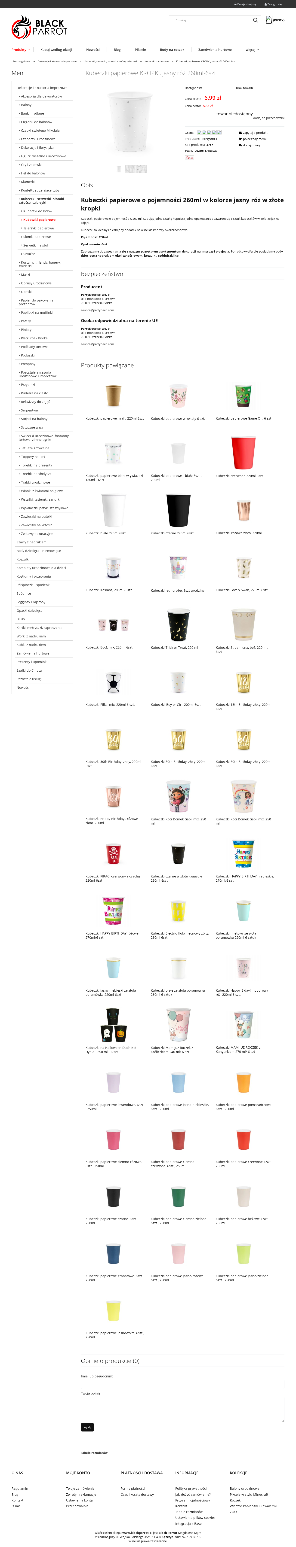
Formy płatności (133, 1488)
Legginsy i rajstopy (31, 602)
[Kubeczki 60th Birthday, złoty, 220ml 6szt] (243, 739)
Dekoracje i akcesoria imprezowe (42, 87)
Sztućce (29, 254)
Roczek (235, 1500)
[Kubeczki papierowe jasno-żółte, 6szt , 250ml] (113, 1310)
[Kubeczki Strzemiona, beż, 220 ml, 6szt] (243, 624)
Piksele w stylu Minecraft (249, 1494)
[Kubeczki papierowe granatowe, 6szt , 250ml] (113, 1253)
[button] (252, 133)
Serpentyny (30, 410)
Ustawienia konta (79, 1500)
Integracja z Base (188, 1523)
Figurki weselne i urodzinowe (43, 156)
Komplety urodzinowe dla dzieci (41, 568)
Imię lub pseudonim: (97, 1376)
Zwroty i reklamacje (81, 1494)
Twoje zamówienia (80, 1488)
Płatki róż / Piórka (34, 338)
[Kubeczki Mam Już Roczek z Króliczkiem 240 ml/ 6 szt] (178, 1024)
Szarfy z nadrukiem (31, 542)
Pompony (28, 364)
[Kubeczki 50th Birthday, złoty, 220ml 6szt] (178, 739)
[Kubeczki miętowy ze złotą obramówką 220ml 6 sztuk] (243, 910)
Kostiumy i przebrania (34, 576)
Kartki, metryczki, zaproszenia (39, 627)
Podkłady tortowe (34, 346)
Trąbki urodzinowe (35, 482)
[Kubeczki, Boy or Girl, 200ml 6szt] (178, 681)
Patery (26, 321)
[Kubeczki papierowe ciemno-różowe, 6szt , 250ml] (113, 1139)
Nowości (23, 687)
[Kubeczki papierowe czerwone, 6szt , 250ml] (243, 1139)
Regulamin (20, 1488)
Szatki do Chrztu (29, 670)
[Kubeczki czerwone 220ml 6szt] (243, 452)
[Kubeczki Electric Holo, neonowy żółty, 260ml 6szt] (178, 910)
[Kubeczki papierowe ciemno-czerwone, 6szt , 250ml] (178, 1139)
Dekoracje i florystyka (37, 147)
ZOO (233, 1512)
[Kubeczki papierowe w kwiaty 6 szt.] (178, 395)
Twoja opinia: (91, 1393)
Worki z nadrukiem (31, 636)
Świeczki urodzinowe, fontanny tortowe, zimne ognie (44, 438)
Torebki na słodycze (36, 474)
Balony (26, 105)
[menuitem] (22, 49)
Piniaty (26, 329)
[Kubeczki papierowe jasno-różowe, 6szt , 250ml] (178, 1253)
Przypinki (28, 384)
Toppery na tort (33, 456)
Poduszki (28, 355)
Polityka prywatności (191, 1488)
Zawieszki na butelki (36, 516)
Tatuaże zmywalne (35, 448)
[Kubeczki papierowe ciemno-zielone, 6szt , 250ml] (178, 1196)
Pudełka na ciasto (34, 393)
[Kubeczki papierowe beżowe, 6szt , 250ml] (243, 1196)
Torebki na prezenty (36, 465)
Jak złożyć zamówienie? (193, 1494)
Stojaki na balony (34, 419)
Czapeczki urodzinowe (38, 139)
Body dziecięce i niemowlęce (39, 550)
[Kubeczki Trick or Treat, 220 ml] (178, 624)
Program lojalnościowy (192, 1500)
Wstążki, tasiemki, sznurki (40, 499)
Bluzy (21, 619)
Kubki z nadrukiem (31, 645)
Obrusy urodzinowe (36, 283)
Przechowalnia (77, 1506)
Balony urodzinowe (244, 1488)
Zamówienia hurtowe (33, 653)
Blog (15, 1494)
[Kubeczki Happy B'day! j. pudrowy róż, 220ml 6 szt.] (243, 967)
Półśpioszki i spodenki (33, 585)
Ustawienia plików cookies (195, 1517)
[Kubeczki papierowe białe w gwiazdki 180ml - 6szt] (113, 452)
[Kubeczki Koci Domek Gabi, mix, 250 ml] (178, 796)
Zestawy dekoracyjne (37, 533)
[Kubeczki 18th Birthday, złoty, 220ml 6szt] (243, 681)
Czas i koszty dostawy (137, 1494)
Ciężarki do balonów (36, 122)
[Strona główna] (39, 27)
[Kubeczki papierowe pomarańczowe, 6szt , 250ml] (243, 1082)
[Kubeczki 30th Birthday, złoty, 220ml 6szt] (113, 739)
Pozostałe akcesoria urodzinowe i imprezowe (38, 374)
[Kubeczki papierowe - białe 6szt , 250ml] (178, 452)
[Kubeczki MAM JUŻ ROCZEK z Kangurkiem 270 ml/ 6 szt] (243, 1024)
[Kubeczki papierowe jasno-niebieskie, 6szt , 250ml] (178, 1082)
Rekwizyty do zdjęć (35, 401)
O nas (16, 1506)
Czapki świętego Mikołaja (40, 130)
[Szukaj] (255, 20)
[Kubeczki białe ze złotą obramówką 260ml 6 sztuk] (178, 967)
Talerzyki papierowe (38, 228)
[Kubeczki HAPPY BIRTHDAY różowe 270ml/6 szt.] (113, 910)
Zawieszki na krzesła (36, 525)
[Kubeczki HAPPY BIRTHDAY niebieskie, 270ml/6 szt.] (243, 853)
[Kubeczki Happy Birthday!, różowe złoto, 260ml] (113, 796)
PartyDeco (209, 139)
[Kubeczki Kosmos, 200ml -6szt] (113, 567)
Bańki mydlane (32, 113)
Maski (25, 274)
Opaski (26, 291)
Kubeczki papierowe (39, 219)
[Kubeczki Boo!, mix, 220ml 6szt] (113, 624)
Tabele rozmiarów (94, 1453)
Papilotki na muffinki (37, 312)
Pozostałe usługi (29, 679)
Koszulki (23, 559)
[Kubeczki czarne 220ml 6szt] (178, 510)
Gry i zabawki (31, 164)
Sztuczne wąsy (32, 427)
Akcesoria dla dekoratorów (41, 96)
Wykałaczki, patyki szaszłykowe (44, 508)
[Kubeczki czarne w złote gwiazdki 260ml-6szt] (178, 853)
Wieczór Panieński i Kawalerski (253, 1506)
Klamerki (28, 182)
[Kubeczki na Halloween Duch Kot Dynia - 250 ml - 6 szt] (113, 1024)
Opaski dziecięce (30, 610)
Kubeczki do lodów (37, 211)
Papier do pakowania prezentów (36, 302)
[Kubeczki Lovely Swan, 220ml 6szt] (243, 567)
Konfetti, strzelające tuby (40, 190)
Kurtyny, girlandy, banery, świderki (40, 264)
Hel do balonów (33, 173)
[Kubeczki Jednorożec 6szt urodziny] (178, 567)
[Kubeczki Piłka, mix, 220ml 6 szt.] (113, 681)
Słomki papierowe (37, 236)
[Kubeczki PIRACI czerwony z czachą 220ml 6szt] (113, 853)
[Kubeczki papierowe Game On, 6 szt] (243, 395)
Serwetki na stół (35, 245)
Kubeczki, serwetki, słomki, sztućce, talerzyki (42, 201)
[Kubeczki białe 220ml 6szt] (113, 510)
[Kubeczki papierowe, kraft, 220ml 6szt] (113, 395)
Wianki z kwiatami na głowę (42, 491)
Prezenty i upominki (32, 662)
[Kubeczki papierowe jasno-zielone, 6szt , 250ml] (243, 1253)
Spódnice (24, 593)
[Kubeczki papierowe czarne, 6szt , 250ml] (113, 1196)
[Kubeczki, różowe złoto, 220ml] (243, 510)
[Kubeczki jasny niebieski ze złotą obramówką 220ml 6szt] (113, 967)
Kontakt (17, 1500)
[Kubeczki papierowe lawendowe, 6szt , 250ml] (113, 1082)
